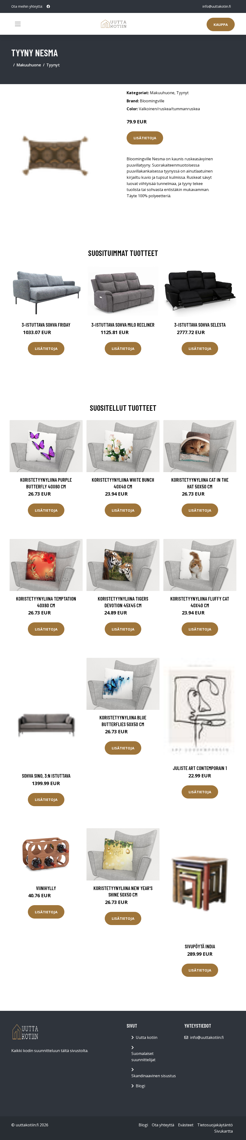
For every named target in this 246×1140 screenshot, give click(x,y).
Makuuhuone (29, 65)
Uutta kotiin (146, 1037)
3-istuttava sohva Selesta (200, 325)
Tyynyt (53, 65)
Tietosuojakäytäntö (215, 1125)
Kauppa (221, 24)
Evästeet (185, 1125)
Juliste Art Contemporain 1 (200, 768)
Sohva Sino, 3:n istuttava (46, 776)
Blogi (140, 1085)
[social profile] (48, 6)
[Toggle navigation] (17, 24)
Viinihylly (46, 888)
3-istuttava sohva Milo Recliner (122, 325)
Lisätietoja (145, 137)
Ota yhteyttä (163, 1125)
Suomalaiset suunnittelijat (143, 1056)
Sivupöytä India (200, 946)
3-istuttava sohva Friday (46, 325)
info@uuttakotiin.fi (217, 6)
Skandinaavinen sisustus (153, 1075)
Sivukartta (223, 1131)
